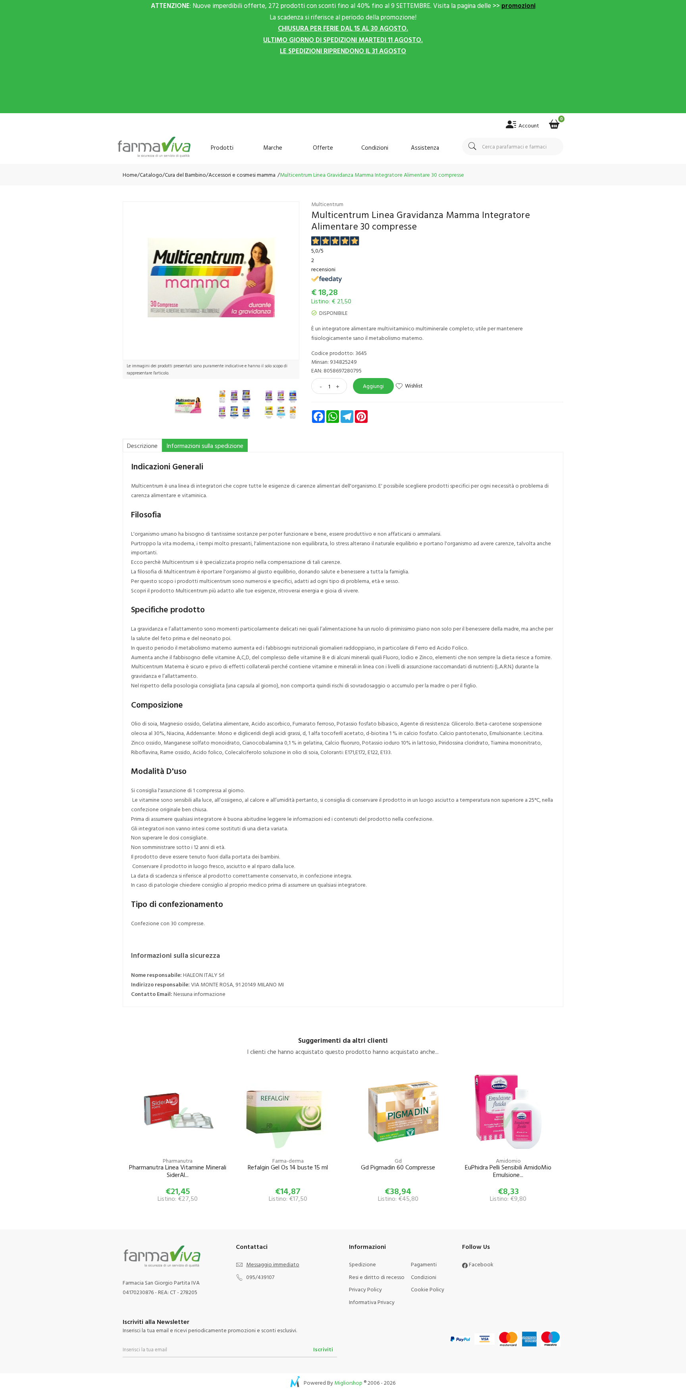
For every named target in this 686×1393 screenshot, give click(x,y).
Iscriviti (323, 1349)
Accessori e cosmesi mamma (242, 174)
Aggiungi (373, 386)
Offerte (323, 147)
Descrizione (142, 445)
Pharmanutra (178, 1160)
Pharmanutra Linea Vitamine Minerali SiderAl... (177, 1171)
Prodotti (222, 147)
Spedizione (362, 1264)
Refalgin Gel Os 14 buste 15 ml (288, 1167)
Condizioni (374, 147)
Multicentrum (327, 204)
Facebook (480, 1264)
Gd (398, 1160)
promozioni (518, 5)
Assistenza (425, 147)
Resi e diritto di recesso (377, 1277)
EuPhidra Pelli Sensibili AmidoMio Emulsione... (508, 1171)
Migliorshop (348, 1382)
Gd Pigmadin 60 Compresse (398, 1167)
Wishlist (414, 385)
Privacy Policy (365, 1289)
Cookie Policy (427, 1289)
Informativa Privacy (372, 1302)
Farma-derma (288, 1160)
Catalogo (151, 174)
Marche (272, 147)
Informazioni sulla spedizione (204, 445)
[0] (554, 121)
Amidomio (508, 1160)
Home (130, 174)
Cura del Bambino (185, 174)
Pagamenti (424, 1264)
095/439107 (260, 1277)
